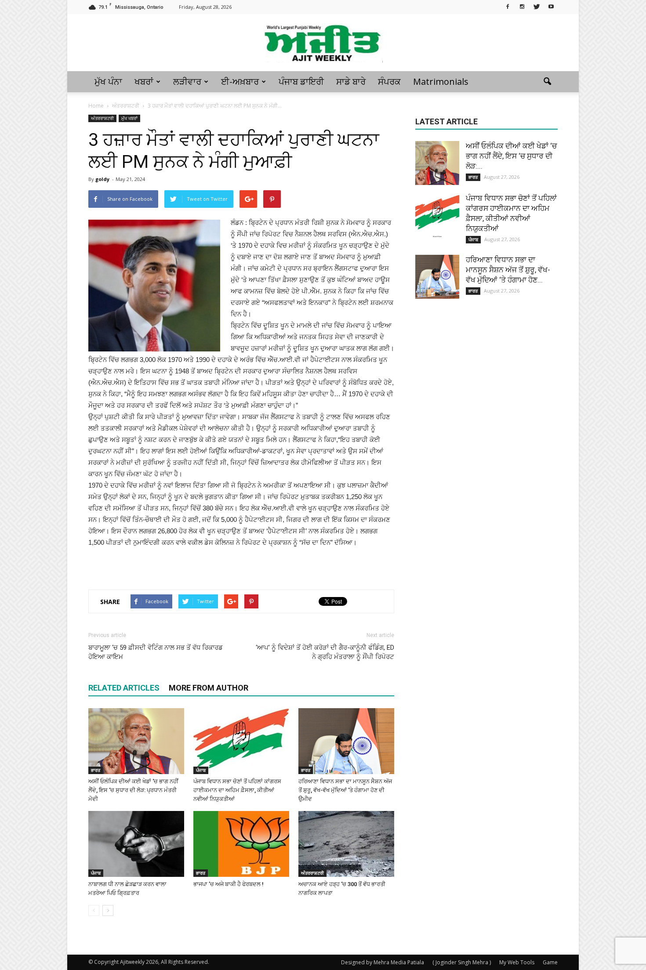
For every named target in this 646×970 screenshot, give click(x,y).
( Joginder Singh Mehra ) (461, 962)
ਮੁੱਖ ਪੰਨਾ (108, 81)
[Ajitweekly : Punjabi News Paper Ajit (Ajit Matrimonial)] (323, 43)
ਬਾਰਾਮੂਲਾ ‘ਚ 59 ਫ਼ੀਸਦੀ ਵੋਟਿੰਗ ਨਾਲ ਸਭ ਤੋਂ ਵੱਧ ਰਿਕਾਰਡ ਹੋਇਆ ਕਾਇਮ (155, 652)
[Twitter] (536, 6)
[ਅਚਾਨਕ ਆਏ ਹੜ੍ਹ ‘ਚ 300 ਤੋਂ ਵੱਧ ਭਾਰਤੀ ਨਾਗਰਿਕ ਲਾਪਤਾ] (346, 844)
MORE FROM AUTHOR (208, 687)
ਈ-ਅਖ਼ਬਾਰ (240, 81)
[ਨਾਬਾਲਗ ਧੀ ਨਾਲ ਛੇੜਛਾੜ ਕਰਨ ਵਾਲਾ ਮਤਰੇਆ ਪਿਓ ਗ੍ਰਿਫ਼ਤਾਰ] (136, 844)
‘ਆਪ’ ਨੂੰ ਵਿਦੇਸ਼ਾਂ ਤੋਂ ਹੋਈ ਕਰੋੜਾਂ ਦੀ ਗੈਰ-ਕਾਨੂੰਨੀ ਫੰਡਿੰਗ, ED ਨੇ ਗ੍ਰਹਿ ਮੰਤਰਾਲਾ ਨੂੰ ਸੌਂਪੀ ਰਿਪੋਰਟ (325, 652)
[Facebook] (507, 6)
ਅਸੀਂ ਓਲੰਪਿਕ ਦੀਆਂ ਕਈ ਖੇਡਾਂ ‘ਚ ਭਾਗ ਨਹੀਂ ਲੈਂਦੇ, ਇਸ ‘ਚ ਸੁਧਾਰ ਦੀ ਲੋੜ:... (511, 155)
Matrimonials (440, 81)
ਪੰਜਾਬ (201, 770)
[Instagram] (522, 6)
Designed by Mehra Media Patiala (382, 962)
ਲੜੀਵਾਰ (187, 81)
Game (550, 962)
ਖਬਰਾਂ (143, 81)
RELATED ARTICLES (124, 687)
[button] (547, 81)
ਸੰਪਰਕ (389, 81)
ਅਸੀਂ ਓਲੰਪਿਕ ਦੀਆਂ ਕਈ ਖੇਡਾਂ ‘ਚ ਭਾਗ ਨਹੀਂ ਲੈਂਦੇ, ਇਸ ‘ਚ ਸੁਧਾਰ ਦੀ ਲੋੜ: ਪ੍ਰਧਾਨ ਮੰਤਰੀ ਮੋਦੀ (133, 790)
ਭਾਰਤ (95, 770)
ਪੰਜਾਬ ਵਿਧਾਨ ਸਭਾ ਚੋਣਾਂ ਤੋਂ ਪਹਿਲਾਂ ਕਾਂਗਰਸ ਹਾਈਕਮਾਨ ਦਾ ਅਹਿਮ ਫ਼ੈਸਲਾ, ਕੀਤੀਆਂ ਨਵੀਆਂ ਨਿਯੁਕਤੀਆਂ (237, 790)
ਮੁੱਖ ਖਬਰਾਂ (129, 118)
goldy (102, 179)
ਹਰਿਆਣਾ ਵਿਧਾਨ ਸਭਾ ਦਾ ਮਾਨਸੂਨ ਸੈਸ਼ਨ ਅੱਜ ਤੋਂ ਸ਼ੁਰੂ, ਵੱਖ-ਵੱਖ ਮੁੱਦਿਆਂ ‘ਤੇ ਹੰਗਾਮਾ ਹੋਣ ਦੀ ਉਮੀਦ (345, 790)
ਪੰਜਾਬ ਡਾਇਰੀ (301, 81)
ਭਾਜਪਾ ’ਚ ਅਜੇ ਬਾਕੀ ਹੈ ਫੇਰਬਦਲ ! (228, 884)
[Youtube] (551, 6)
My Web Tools (516, 962)
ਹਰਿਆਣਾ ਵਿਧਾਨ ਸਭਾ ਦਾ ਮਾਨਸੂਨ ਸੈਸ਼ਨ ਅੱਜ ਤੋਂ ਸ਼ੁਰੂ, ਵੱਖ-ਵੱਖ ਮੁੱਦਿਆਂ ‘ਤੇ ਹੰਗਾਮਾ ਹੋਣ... (508, 269)
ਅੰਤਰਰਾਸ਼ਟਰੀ (102, 118)
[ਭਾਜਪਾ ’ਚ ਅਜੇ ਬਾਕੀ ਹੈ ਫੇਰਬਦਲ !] (241, 844)
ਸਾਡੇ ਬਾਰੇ (351, 81)
